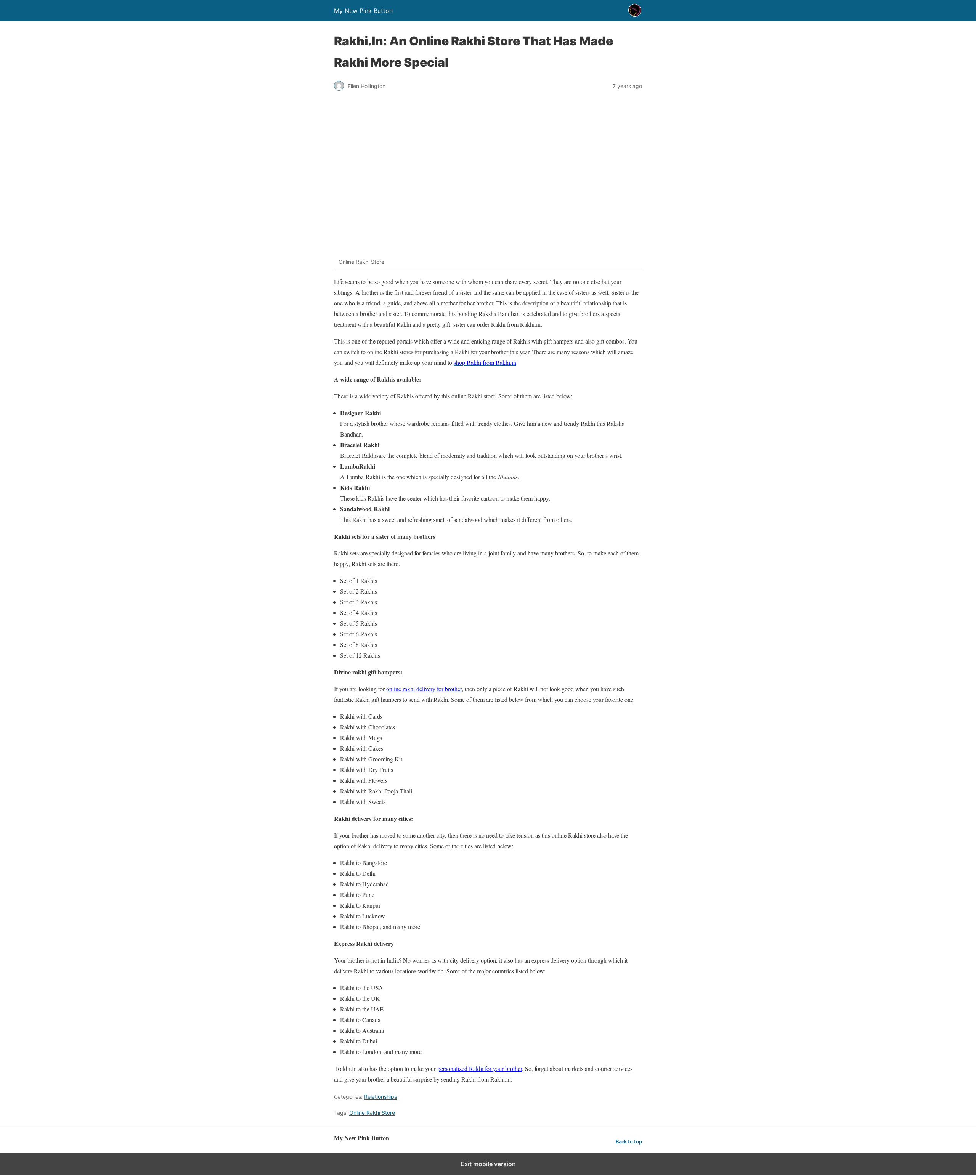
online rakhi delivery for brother (424, 689)
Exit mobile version (488, 1164)
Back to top (629, 1142)
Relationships (380, 1096)
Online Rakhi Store (372, 1112)
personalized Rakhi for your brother (479, 1068)
